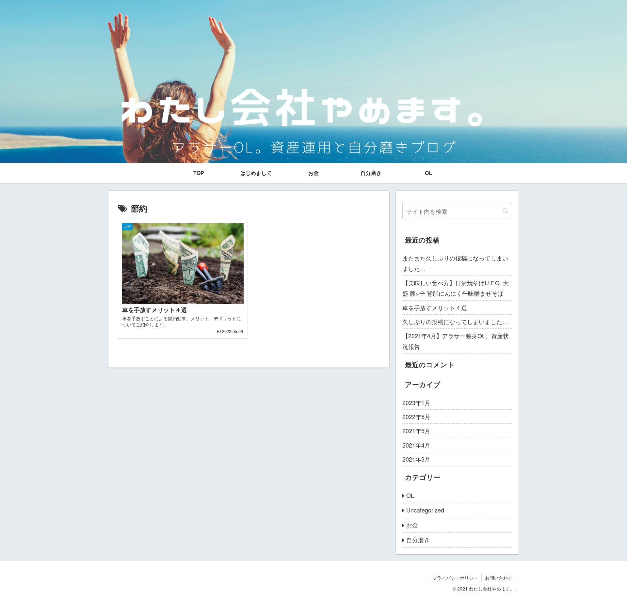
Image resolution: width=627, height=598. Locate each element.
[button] (505, 211)
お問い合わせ (498, 577)
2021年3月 (416, 459)
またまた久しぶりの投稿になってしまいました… (455, 263)
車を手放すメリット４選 (434, 307)
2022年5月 (416, 416)
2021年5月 (416, 430)
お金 (412, 525)
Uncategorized (425, 510)
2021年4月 (416, 445)
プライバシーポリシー (455, 577)
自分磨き (418, 539)
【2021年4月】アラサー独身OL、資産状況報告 (455, 340)
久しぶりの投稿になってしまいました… (455, 321)
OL (410, 495)
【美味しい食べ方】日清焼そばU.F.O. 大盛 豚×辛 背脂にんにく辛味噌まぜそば (455, 287)
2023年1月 (416, 402)
